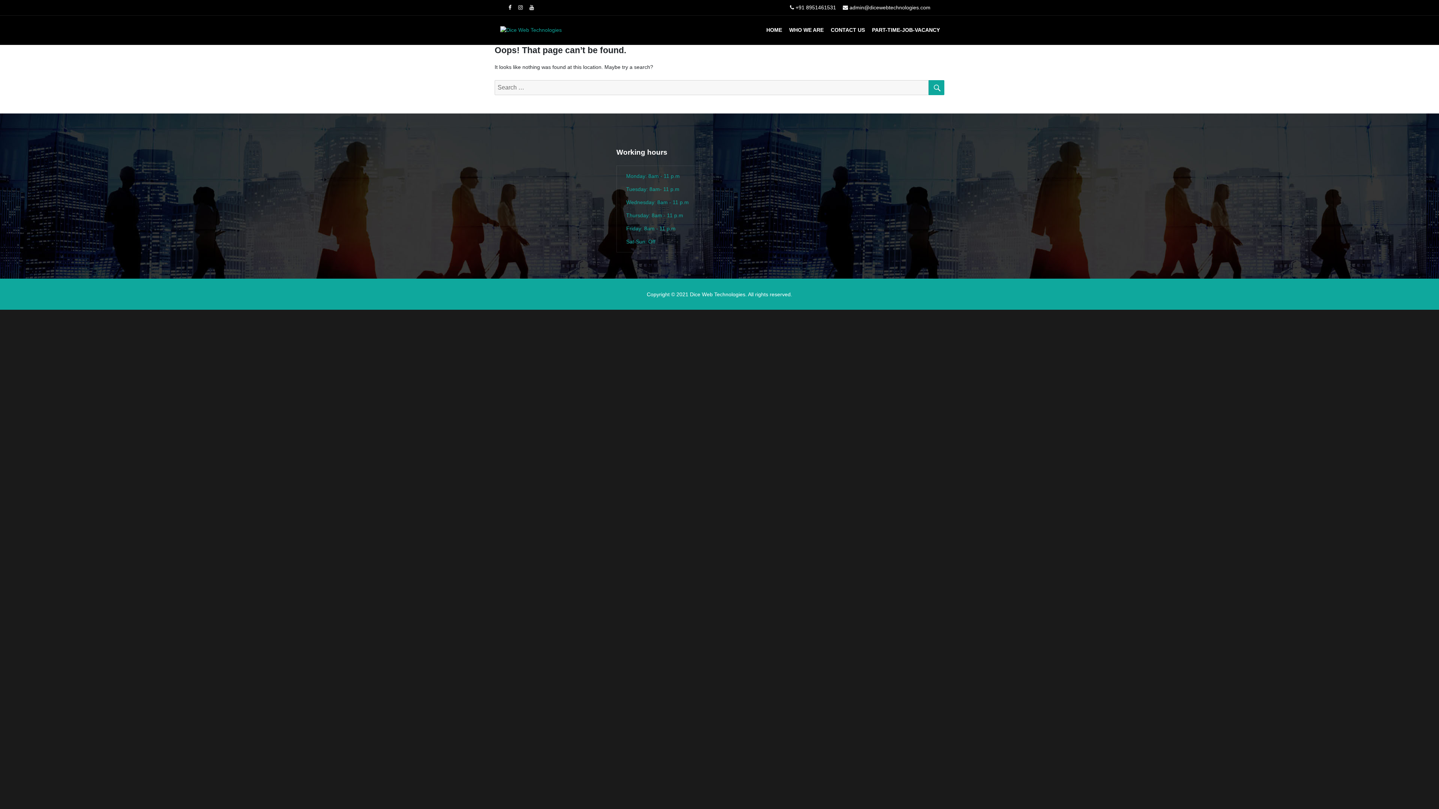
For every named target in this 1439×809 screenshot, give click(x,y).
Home (774, 30)
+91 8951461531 (816, 7)
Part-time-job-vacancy (906, 30)
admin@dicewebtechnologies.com (890, 7)
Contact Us (848, 30)
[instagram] (520, 7)
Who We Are (806, 30)
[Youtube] (532, 7)
